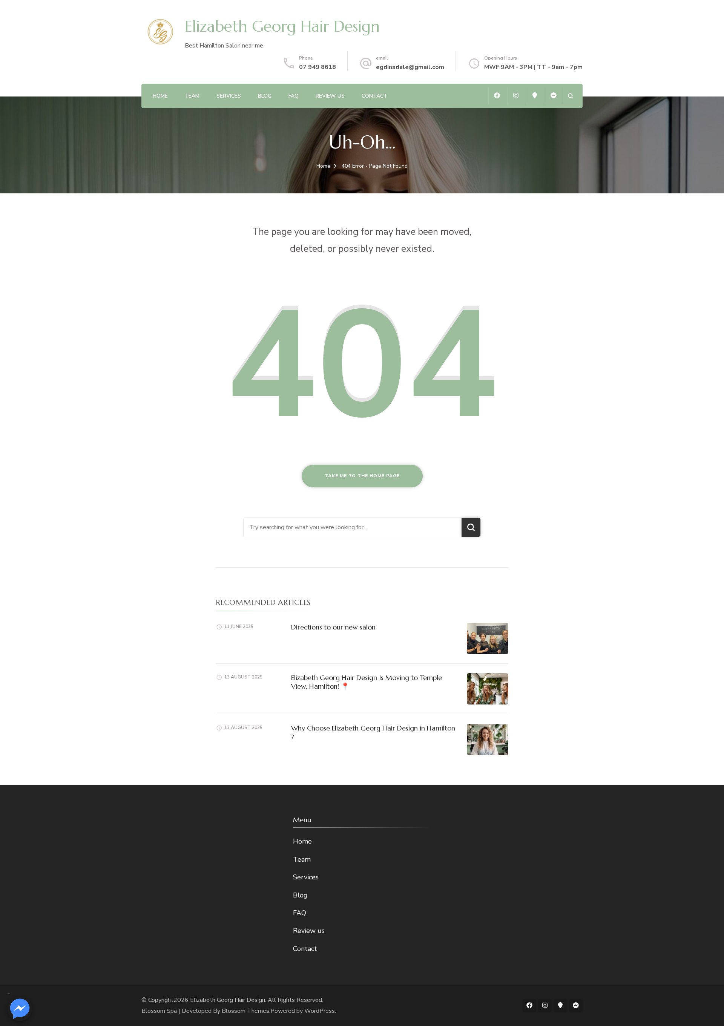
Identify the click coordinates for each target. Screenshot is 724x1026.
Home (160, 96)
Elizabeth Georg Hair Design (282, 26)
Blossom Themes (245, 1011)
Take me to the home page (362, 476)
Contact (374, 96)
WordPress (319, 1011)
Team (192, 96)
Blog (265, 96)
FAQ (293, 96)
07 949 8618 (317, 67)
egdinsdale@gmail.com (410, 67)
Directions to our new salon (333, 627)
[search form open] (570, 95)
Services (228, 96)
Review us (330, 96)
